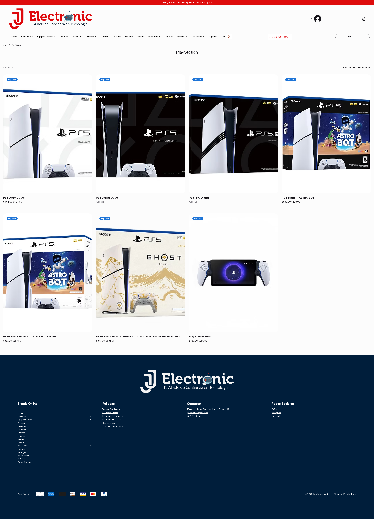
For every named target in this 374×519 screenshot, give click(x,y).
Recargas (22, 445)
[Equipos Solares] (90, 412)
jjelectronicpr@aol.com (197, 405)
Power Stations (24, 455)
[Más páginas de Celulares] (96, 36)
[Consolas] (90, 409)
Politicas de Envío (110, 405)
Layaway (22, 419)
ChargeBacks (108, 416)
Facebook (276, 409)
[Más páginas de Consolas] (32, 36)
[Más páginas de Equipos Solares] (55, 36)
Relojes (21, 432)
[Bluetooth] (90, 438)
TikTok (274, 402)
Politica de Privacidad (112, 412)
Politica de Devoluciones (113, 409)
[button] (363, 19)
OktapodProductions (344, 487)
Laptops (21, 442)
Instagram (276, 405)
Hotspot (21, 429)
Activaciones (23, 448)
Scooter (21, 416)
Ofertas (21, 426)
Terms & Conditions (111, 402)
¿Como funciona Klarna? (113, 419)
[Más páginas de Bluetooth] (160, 36)
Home (20, 406)
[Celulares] (90, 422)
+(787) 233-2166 (194, 409)
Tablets (21, 435)
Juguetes (22, 452)
